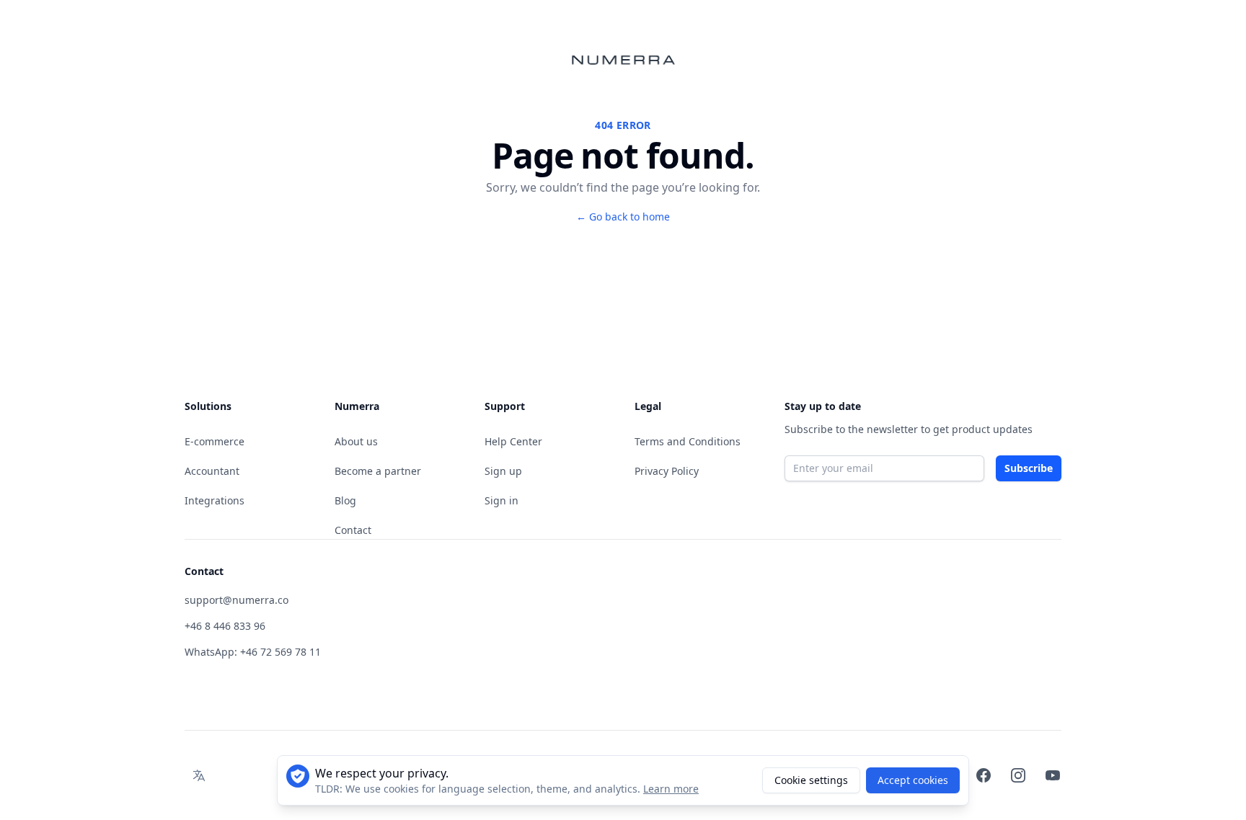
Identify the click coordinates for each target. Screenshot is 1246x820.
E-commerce (214, 441)
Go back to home (623, 216)
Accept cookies (913, 780)
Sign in (501, 500)
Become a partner (378, 471)
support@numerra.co (236, 600)
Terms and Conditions (688, 441)
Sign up (503, 471)
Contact (353, 530)
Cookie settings (811, 780)
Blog (345, 500)
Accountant (212, 471)
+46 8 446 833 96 (225, 626)
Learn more (671, 789)
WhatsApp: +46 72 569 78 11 (253, 652)
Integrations (214, 500)
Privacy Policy (667, 471)
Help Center (513, 441)
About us (356, 441)
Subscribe (1028, 468)
